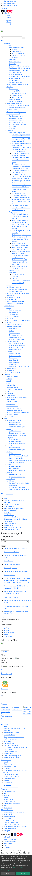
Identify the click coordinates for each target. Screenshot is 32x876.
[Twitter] (2, 11)
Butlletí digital (8, 799)
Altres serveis (8, 814)
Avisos (6, 634)
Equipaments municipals (12, 824)
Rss (5, 806)
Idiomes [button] (6, 14)
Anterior (3, 674)
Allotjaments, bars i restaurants (14, 812)
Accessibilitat (8, 843)
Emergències (8, 818)
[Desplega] (14, 494)
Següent (9, 674)
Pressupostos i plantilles (11, 504)
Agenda (6, 630)
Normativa (7, 513)
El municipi (4, 772)
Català (8, 16)
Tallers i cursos (8, 783)
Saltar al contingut (9, 3)
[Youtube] (8, 11)
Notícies (6, 628)
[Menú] (2, 41)
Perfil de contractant (10, 511)
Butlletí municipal (9, 801)
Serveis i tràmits (6, 760)
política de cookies (17, 867)
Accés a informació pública (12, 527)
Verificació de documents (12, 529)
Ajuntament (9, 494)
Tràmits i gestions (9, 764)
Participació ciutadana (11, 517)
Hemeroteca (8, 808)
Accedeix (4, 652)
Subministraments (10, 829)
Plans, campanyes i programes (14, 509)
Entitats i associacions (11, 822)
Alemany (9, 22)
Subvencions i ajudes (10, 523)
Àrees (3, 539)
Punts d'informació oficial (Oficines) (15, 770)
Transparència (8, 525)
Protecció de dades (10, 841)
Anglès (8, 20)
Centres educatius (9, 816)
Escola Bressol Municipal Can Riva (5, 712)
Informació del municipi (11, 776)
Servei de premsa (9, 791)
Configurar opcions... (7, 870)
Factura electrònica (10, 766)
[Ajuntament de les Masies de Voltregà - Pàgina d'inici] (11, 33)
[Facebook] (5, 11)
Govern (6, 498)
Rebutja (8, 873)
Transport (7, 831)
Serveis (6, 762)
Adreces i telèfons (7, 810)
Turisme (6, 781)
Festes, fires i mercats (11, 787)
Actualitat (4, 789)
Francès (9, 24)
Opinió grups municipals (12, 804)
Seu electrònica (9, 515)
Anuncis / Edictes (9, 506)
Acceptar (23, 873)
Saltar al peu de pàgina (10, 5)
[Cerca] (23, 38)
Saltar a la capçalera (9, 1)
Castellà (9, 18)
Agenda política (9, 632)
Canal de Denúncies (10, 839)
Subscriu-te (4, 689)
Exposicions (7, 785)
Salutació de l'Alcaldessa (11, 774)
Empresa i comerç (9, 820)
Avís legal (7, 837)
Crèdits (6, 845)
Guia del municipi (9, 779)
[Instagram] (11, 11)
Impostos (7, 768)
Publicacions (8, 636)
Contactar (4, 9)
